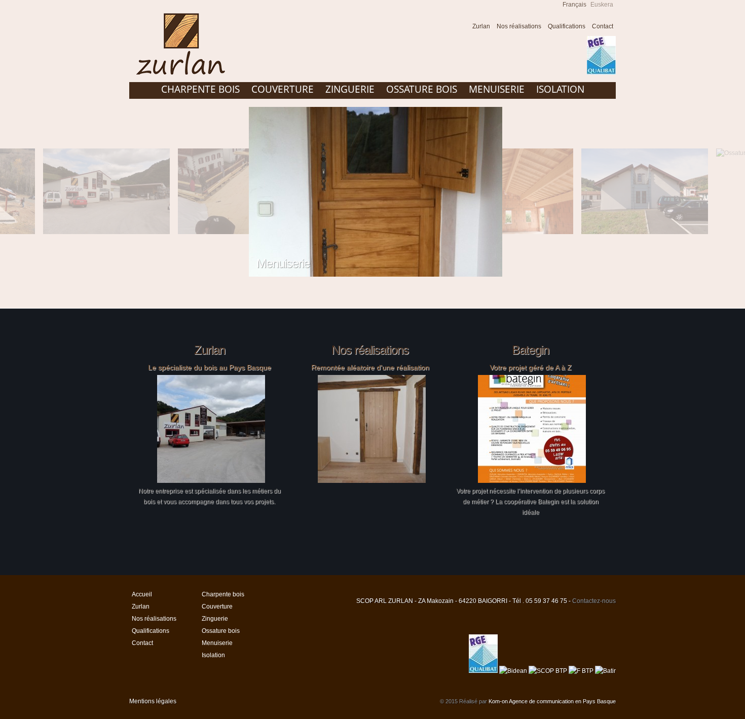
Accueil (459, 27)
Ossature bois (421, 89)
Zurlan (481, 26)
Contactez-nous (594, 600)
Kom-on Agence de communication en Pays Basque (552, 701)
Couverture (282, 89)
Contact (602, 26)
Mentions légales (152, 701)
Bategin (530, 350)
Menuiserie (497, 89)
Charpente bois (200, 89)
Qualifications (566, 26)
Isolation (560, 89)
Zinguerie (350, 89)
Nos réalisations (519, 26)
